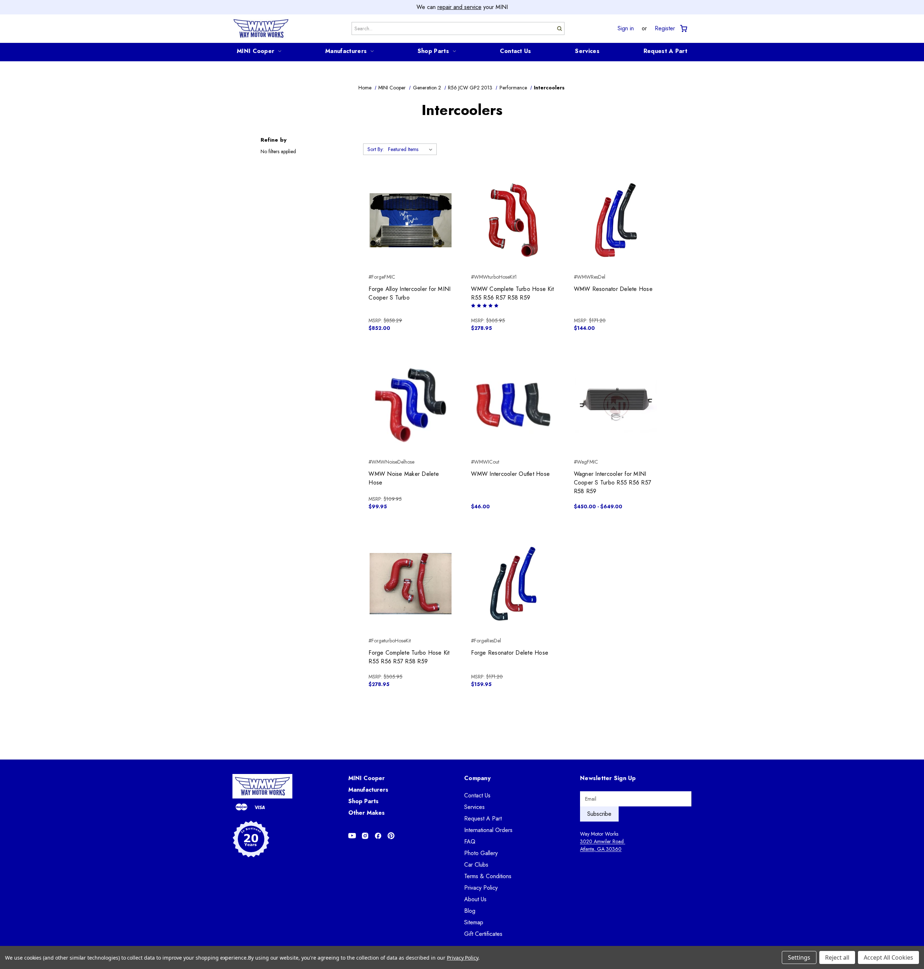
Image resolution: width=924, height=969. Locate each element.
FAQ (469, 841)
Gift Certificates (483, 934)
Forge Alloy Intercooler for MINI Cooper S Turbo (409, 293)
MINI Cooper (255, 51)
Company (477, 778)
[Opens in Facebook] (378, 836)
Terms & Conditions (487, 876)
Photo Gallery (481, 853)
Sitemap (473, 922)
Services (587, 51)
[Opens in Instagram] (365, 836)
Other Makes (366, 813)
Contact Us (515, 51)
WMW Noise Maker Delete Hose (404, 478)
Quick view (410, 213)
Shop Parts (433, 51)
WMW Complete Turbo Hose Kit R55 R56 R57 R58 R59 (512, 293)
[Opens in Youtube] (352, 836)
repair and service (459, 7)
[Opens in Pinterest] (391, 836)
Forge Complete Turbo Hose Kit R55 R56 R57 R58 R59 (409, 657)
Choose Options (513, 232)
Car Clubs (476, 864)
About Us (475, 899)
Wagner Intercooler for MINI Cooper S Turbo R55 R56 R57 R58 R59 (612, 482)
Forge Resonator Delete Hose (509, 653)
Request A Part (665, 51)
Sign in (626, 28)
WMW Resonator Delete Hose (613, 289)
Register (665, 28)
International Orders (488, 830)
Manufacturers (346, 51)
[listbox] (411, 149)
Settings (799, 957)
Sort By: (375, 149)
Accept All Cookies (888, 957)
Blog (469, 911)
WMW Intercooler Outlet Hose (510, 474)
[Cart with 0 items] (683, 28)
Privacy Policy (481, 888)
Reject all (837, 957)
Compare (408, 226)
